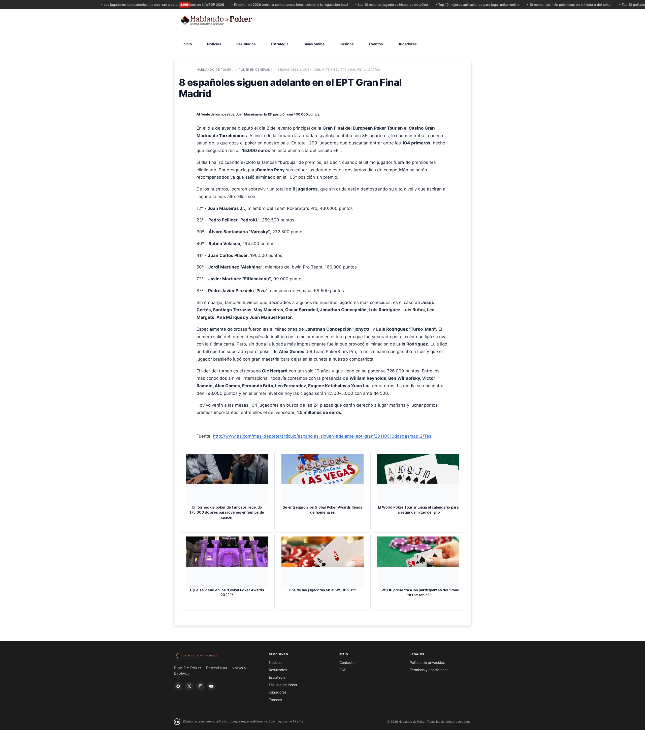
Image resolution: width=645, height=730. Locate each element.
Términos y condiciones (429, 670)
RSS (342, 670)
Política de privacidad (427, 662)
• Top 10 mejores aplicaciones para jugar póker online (464, 5)
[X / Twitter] (189, 686)
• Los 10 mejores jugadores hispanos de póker (378, 5)
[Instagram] (200, 686)
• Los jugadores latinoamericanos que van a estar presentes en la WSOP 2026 (149, 5)
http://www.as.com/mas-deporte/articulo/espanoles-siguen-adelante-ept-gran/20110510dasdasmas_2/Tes (322, 436)
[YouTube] (211, 686)
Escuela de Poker (283, 685)
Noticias (214, 44)
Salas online (314, 44)
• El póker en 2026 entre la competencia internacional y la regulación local (276, 5)
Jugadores (407, 44)
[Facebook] (178, 686)
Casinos (347, 44)
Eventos (376, 44)
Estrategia (279, 44)
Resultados (246, 44)
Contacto (346, 662)
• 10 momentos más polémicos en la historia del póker (556, 5)
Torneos (275, 700)
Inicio (187, 44)
